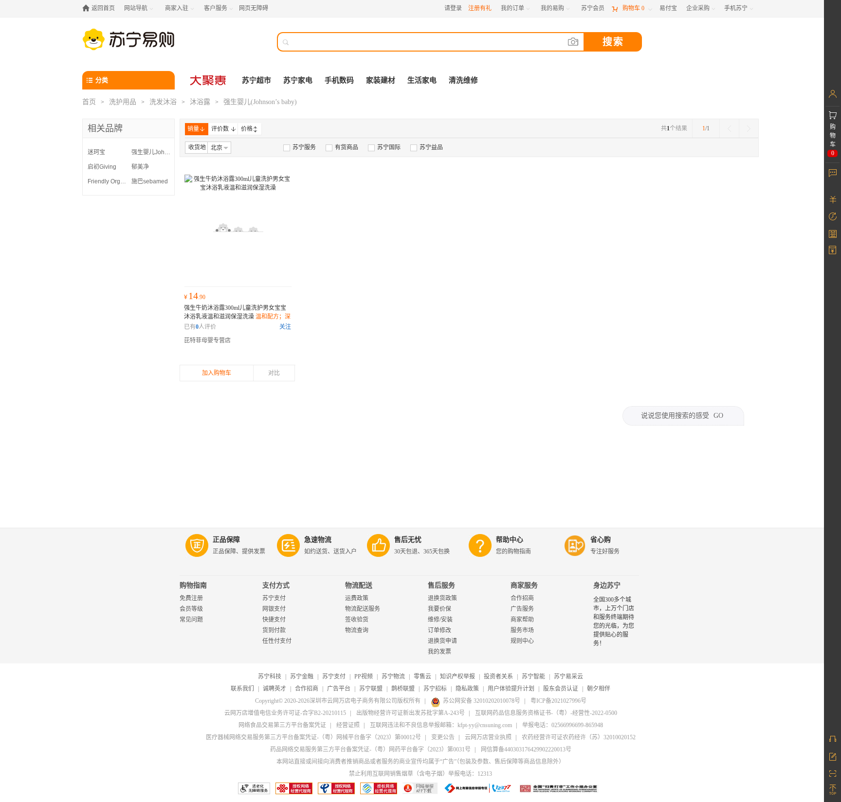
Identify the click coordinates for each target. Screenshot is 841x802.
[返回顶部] (832, 790)
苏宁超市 (256, 80)
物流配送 (358, 585)
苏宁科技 (269, 676)
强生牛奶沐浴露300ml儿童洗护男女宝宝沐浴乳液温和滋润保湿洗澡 (237, 316)
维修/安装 (440, 619)
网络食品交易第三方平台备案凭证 (282, 725)
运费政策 (356, 598)
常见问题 (191, 619)
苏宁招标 (435, 688)
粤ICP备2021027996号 (558, 700)
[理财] (832, 199)
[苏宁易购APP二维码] (832, 773)
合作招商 (522, 598)
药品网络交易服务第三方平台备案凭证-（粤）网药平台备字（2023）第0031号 (370, 749)
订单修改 (439, 630)
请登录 (453, 8)
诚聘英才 (274, 688)
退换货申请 (442, 641)
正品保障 (226, 539)
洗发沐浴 (163, 102)
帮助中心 (509, 539)
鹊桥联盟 (403, 688)
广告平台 (338, 688)
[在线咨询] (832, 738)
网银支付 (274, 609)
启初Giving (102, 166)
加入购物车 (216, 373)
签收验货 (356, 619)
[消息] (832, 172)
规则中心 (522, 641)
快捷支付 (274, 619)
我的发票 (439, 651)
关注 (285, 326)
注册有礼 (480, 8)
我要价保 (439, 609)
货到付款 (274, 630)
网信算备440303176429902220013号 (526, 749)
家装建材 (380, 80)
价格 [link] (247, 128)
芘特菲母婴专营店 (207, 340)
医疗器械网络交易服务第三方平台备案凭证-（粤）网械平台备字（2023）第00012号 (313, 737)
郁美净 (140, 166)
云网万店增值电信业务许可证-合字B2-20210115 (285, 713)
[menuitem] (299, 147)
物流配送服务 (362, 609)
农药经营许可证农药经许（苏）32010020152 (579, 737)
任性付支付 (277, 641)
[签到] (832, 233)
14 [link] (194, 296)
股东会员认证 (560, 688)
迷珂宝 (96, 152)
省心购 (600, 539)
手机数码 (339, 80)
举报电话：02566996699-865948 (562, 725)
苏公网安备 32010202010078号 (481, 700)
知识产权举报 (457, 676)
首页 (89, 102)
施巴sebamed (149, 181)
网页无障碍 (253, 8)
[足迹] (832, 216)
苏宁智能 (533, 676)
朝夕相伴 (598, 688)
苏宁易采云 (568, 676)
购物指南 (193, 585)
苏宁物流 (393, 676)
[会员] (832, 94)
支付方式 (276, 585)
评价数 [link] (220, 128)
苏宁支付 (274, 598)
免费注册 (191, 598)
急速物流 (317, 539)
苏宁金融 (301, 676)
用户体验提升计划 (511, 688)
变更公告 (443, 737)
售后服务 (441, 585)
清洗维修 (463, 80)
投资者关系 (498, 676)
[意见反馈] (832, 756)
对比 (274, 373)
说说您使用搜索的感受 (682, 415)
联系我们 (242, 688)
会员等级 (191, 609)
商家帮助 (522, 619)
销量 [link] (193, 128)
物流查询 (356, 630)
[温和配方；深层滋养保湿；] (238, 228)
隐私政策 (467, 688)
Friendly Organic (107, 181)
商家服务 (524, 585)
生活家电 (422, 80)
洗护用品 (122, 102)
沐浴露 (200, 102)
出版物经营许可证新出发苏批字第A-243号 (410, 713)
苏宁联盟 (371, 688)
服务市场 (522, 630)
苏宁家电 (297, 80)
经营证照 (348, 725)
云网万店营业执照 (488, 737)
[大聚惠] (209, 80)
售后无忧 (407, 539)
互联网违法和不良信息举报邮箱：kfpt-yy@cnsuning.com (441, 725)
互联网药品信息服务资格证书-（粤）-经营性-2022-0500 (546, 713)
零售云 (422, 676)
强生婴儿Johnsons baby (150, 152)
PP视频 (363, 676)
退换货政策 (442, 598)
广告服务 (522, 609)
